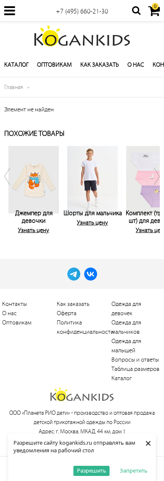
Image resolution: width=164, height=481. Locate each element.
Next (151, 188)
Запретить (134, 470)
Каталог (16, 64)
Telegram (73, 274)
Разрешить (91, 470)
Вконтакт (90, 274)
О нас (135, 64)
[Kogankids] (82, 35)
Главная (13, 87)
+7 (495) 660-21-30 (82, 11)
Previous (12, 188)
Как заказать (99, 64)
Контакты (14, 304)
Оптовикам (54, 64)
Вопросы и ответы (135, 359)
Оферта (67, 313)
